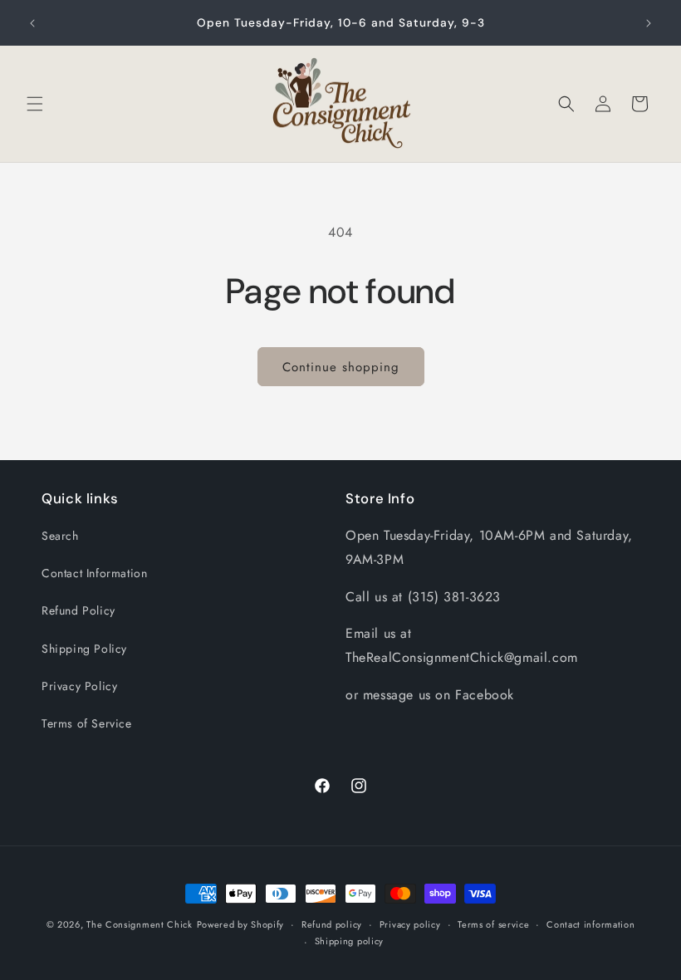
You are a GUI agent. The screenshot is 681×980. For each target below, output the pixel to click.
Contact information (590, 924)
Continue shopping (340, 367)
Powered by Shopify (241, 924)
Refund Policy (78, 610)
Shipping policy (350, 941)
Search (60, 535)
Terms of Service (87, 723)
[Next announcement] (648, 23)
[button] (35, 104)
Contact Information (94, 573)
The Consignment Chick (139, 924)
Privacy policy (410, 924)
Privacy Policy (79, 686)
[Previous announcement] (32, 23)
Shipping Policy (84, 648)
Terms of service (493, 924)
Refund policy (331, 924)
